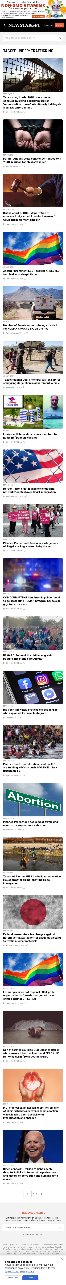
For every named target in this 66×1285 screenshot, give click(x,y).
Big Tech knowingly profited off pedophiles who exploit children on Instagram (30, 711)
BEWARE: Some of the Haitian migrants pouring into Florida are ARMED (28, 657)
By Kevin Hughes (10, 775)
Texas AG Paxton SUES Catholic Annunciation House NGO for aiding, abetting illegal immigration (32, 880)
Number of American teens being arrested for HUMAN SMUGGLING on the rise (30, 327)
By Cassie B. (8, 717)
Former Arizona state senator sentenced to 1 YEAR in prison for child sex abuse (32, 160)
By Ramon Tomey (10, 166)
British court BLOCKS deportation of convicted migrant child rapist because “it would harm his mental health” (29, 216)
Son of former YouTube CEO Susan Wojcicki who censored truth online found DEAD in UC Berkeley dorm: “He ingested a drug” (31, 1053)
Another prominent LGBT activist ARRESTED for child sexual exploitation (31, 272)
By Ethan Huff (9, 112)
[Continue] (60, 1227)
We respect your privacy (33, 1234)
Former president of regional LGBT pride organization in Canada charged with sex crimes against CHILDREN (29, 995)
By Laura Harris (9, 224)
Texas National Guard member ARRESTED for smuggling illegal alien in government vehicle (31, 381)
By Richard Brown (10, 945)
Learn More (13, 1278)
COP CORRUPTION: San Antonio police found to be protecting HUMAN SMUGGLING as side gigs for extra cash (32, 601)
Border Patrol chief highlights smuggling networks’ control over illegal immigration (29, 490)
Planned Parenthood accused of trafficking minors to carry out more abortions (30, 823)
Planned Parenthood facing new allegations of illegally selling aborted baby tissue (30, 544)
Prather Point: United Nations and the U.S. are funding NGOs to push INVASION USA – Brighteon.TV (30, 767)
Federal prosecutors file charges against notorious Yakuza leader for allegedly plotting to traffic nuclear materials (32, 938)
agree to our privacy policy (19, 1271)
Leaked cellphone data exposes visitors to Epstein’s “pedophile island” (30, 435)
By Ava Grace (8, 387)
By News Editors (10, 496)
